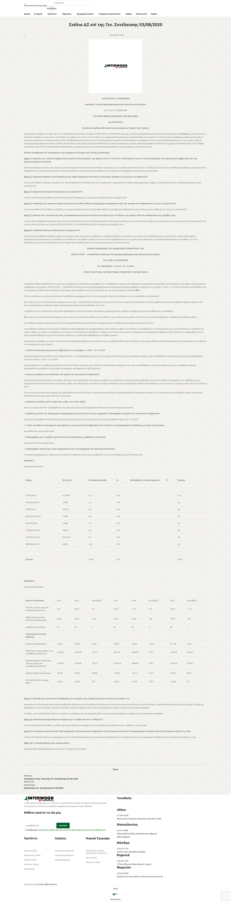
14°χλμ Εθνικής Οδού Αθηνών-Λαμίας (134, 864)
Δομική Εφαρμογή (62, 860)
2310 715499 (122, 830)
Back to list (29, 782)
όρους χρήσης (49, 830)
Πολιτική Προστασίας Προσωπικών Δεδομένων (96, 852)
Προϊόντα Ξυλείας (31, 864)
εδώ (137, 290)
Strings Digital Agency (47, 884)
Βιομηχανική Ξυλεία (32, 855)
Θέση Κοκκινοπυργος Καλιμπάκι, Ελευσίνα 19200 (139, 819)
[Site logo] (35, 5)
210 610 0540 (122, 873)
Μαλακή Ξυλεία (30, 851)
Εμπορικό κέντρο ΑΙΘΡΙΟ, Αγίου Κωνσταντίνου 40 (140, 876)
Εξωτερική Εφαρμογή (64, 855)
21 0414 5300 (123, 815)
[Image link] (39, 798)
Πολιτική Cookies (93, 862)
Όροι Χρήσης (91, 858)
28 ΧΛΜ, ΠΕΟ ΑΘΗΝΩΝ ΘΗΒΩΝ (131, 852)
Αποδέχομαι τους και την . (66, 830)
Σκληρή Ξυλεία (30, 860)
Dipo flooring (29, 869)
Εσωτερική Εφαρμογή (64, 851)
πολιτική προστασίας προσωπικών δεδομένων (84, 830)
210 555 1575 (122, 848)
